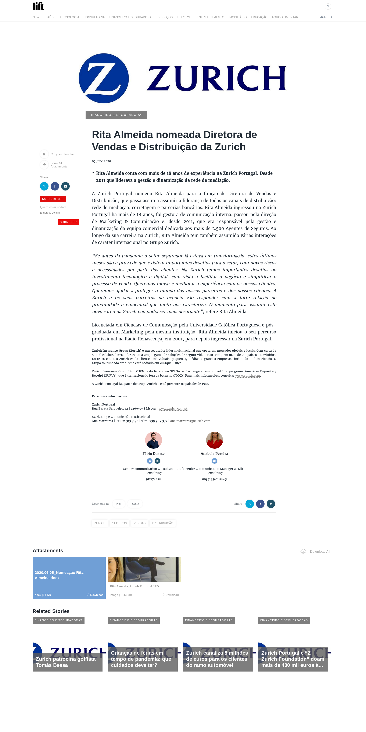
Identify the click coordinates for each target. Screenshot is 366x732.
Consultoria (94, 17)
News (37, 17)
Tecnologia (69, 17)
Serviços (165, 17)
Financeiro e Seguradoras (131, 17)
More (323, 17)
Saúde (50, 17)
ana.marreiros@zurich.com (190, 421)
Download (97, 594)
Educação (259, 17)
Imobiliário (238, 17)
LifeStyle (185, 17)
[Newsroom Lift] (39, 10)
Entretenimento (210, 17)
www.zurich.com (247, 375)
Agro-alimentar (285, 17)
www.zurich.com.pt (173, 408)
